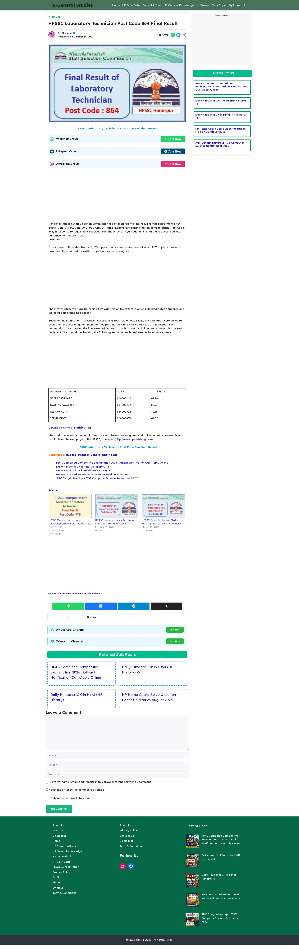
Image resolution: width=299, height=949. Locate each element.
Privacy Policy (62, 872)
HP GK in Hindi (62, 856)
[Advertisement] (117, 196)
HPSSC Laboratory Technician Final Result (77, 593)
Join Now (174, 139)
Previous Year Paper (213, 5)
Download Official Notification (69, 427)
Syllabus (234, 5)
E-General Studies (73, 5)
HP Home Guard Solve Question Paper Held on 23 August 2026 (96, 474)
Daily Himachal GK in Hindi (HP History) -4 (83, 470)
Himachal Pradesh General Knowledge (90, 454)
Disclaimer (59, 835)
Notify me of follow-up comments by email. (76, 789)
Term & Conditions (64, 893)
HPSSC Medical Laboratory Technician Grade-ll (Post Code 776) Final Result (69, 524)
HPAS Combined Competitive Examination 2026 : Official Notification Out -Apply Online (112, 462)
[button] (243, 5)
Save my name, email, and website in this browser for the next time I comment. (100, 781)
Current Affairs (152, 5)
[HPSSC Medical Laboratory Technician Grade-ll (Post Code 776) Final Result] (70, 506)
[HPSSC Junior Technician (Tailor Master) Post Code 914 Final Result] (163, 506)
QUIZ (56, 877)
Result (56, 17)
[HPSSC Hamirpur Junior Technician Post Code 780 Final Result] (116, 506)
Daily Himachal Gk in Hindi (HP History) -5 (82, 466)
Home (116, 5)
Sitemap (58, 882)
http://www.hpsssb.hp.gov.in (134, 439)
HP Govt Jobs (131, 5)
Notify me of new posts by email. (70, 798)
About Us (59, 825)
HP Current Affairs (64, 846)
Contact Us (60, 830)
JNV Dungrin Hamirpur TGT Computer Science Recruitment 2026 (97, 478)
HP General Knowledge (179, 5)
